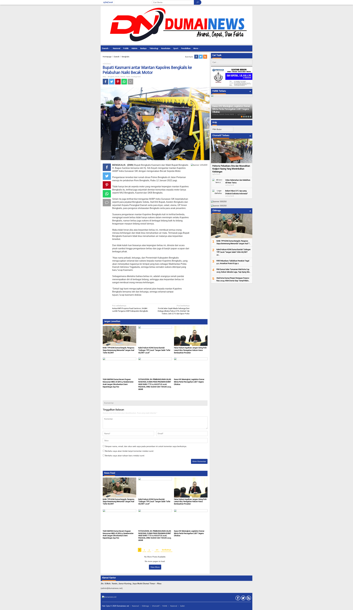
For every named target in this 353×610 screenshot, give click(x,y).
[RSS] (205, 57)
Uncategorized (136, 77)
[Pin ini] (118, 81)
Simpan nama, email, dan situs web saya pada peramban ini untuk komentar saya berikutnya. (146, 446)
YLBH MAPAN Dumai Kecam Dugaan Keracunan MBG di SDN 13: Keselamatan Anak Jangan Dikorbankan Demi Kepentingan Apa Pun (118, 534)
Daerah (122, 77)
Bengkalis (111, 77)
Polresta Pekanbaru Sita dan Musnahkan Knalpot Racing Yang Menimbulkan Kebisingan (231, 169)
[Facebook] (196, 57)
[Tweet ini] (111, 81)
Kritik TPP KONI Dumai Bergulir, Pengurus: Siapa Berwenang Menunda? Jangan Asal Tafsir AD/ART (118, 350)
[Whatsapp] (124, 81)
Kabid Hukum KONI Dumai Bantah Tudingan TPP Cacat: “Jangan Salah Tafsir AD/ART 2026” (154, 350)
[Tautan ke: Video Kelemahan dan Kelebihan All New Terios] (218, 181)
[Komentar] (130, 81)
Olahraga (145, 606)
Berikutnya (166, 550)
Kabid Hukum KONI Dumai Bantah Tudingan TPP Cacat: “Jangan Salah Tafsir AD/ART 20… (233, 252)
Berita (117, 77)
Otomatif (155, 606)
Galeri (182, 606)
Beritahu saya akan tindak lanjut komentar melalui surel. (129, 451)
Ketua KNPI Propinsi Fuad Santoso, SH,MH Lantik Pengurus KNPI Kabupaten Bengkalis (130, 308)
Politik (164, 606)
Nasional (135, 606)
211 (157, 550)
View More (155, 567)
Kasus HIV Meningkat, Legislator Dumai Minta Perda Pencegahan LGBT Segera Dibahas (189, 381)
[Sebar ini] (105, 81)
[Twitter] (201, 57)
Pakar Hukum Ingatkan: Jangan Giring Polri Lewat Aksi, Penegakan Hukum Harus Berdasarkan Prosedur (190, 350)
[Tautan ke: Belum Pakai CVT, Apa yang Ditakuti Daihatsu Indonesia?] (218, 192)
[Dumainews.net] (176, 25)
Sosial (128, 77)
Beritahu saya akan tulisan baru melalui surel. (125, 455)
